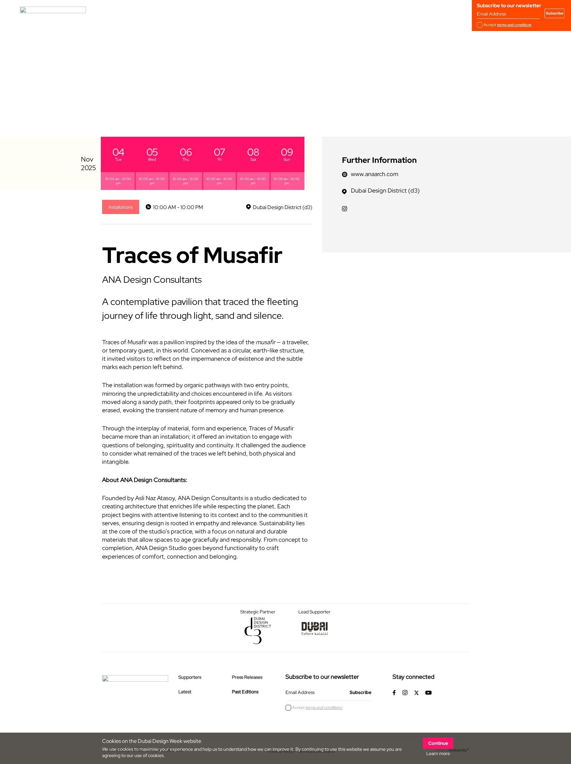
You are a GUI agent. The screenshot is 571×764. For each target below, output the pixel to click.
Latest (184, 692)
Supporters (189, 677)
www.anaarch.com (374, 174)
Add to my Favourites (133, 103)
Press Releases (247, 677)
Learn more (438, 753)
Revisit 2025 (231, 13)
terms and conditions (514, 24)
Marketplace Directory (282, 13)
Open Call (193, 13)
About (161, 13)
